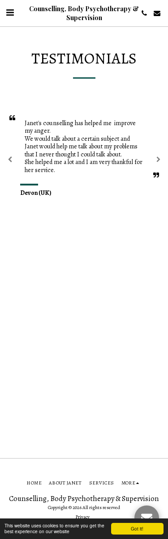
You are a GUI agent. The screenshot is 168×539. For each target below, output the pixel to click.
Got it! (137, 528)
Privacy (82, 517)
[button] (9, 13)
